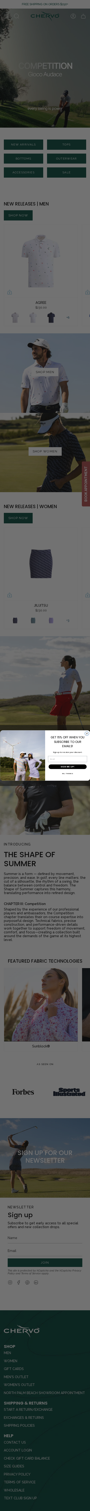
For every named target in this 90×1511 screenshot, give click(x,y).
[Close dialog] (87, 733)
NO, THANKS (67, 774)
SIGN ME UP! (67, 767)
